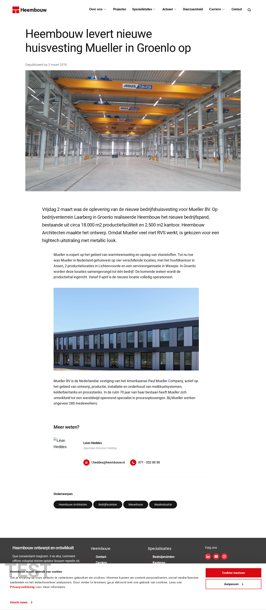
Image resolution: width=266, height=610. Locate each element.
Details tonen (18, 602)
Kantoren (159, 562)
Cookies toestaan (233, 573)
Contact (101, 557)
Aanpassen (231, 584)
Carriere (101, 562)
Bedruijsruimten (163, 557)
